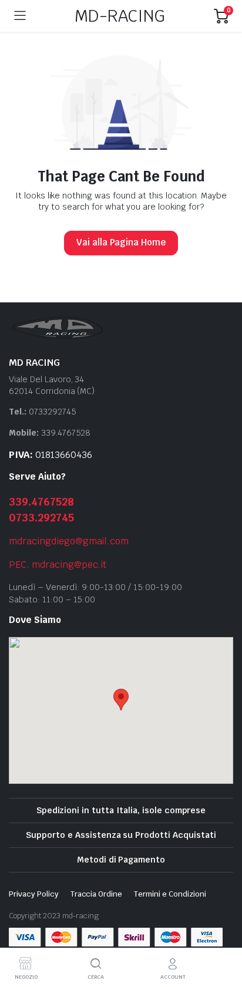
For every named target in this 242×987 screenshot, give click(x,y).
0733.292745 (41, 517)
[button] (121, 699)
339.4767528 (41, 501)
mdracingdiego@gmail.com (69, 541)
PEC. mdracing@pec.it (57, 564)
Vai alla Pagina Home (121, 242)
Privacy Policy (34, 894)
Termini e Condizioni (170, 894)
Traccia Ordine (96, 894)
